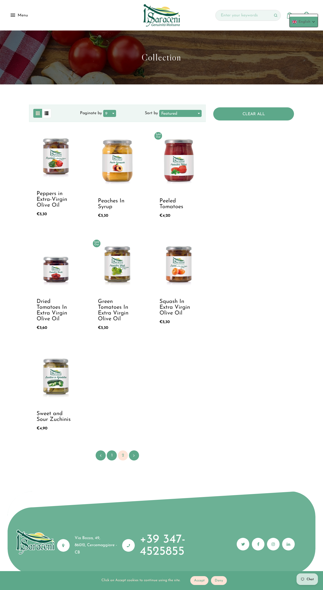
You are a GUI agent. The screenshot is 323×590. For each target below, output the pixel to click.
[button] (304, 22)
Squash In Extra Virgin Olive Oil (174, 307)
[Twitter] (243, 544)
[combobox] (109, 113)
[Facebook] (258, 544)
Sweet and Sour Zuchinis (54, 416)
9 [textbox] (106, 114)
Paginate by (91, 113)
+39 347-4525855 (162, 546)
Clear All (254, 114)
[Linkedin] (288, 544)
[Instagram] (273, 544)
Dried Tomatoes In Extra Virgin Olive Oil (52, 310)
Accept (199, 580)
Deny (219, 580)
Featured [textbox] (169, 114)
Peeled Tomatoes (171, 204)
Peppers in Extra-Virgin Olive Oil (52, 199)
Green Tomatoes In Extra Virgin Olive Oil (113, 310)
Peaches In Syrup (111, 204)
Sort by (152, 113)
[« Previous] (101, 455)
